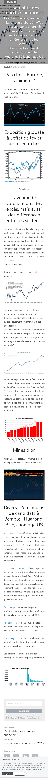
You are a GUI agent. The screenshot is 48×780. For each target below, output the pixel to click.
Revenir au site (11, 2)
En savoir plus (37, 769)
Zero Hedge (9, 607)
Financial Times (12, 622)
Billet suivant (8, 739)
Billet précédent (9, 728)
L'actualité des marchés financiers (19, 733)
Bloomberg (10, 638)
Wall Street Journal (14, 568)
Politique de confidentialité (28, 718)
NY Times (9, 533)
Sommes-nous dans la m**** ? (24, 743)
